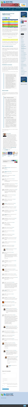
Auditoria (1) (22, 41)
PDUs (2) (22, 67)
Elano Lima (6, 175)
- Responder (14, 175)
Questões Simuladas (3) (24, 71)
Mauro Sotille (7, 308)
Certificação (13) (23, 44)
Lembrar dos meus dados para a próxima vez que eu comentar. (10, 383)
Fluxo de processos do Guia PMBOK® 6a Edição (4, 156)
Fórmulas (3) (22, 51)
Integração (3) (22, 61)
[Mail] (22, 22)
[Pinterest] (26, 21)
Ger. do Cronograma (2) (23, 54)
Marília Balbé (6, 203)
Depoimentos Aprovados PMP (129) (23, 48)
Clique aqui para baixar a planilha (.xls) (6, 39)
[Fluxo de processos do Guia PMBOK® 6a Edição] (4, 153)
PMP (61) (22, 68)
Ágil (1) (22, 38)
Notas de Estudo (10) (23, 64)
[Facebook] (21, 21)
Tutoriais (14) (22, 74)
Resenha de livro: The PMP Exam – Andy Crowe (15, 156)
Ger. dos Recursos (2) (23, 58)
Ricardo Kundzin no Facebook (7, 167)
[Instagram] (24, 21)
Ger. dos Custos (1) (23, 57)
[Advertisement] (24, 97)
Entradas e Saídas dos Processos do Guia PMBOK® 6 (10, 156)
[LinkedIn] (21, 22)
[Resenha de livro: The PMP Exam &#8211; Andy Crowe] (15, 153)
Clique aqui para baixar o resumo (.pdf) (14, 39)
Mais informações (21, 405)
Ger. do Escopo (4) (23, 55)
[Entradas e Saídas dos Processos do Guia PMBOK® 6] (10, 153)
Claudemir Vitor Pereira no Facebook (8, 171)
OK (24, 405)
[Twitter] (22, 21)
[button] (16, 10)
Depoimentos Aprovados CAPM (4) (23, 46)
